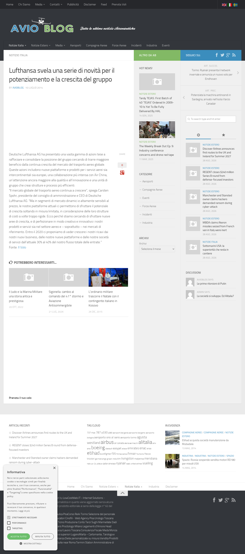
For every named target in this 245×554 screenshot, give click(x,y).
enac (143, 448)
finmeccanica (121, 454)
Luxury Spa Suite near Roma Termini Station (68, 542)
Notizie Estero (39, 45)
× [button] (54, 468)
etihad (93, 453)
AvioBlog (18, 87)
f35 (114, 453)
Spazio (230, 455)
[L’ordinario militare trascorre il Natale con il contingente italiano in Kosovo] (108, 277)
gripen (109, 459)
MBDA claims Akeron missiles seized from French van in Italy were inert (218, 226)
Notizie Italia (16, 45)
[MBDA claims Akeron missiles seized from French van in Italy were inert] (193, 224)
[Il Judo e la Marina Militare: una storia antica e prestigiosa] (29, 277)
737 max (91, 432)
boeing (98, 448)
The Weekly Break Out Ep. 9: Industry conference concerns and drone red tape (156, 150)
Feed (104, 4)
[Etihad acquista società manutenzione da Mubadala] (172, 438)
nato (89, 464)
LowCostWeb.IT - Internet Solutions (83, 498)
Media (38, 4)
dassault (108, 448)
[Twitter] (222, 55)
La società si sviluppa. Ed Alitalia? (215, 296)
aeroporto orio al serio (107, 437)
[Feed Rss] (234, 55)
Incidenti (136, 45)
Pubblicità (73, 4)
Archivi (143, 243)
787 (98, 432)
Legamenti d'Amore (94, 526)
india (115, 459)
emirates (133, 448)
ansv (89, 448)
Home (9, 4)
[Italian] (230, 4)
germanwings (100, 459)
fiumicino (140, 454)
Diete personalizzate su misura (82, 538)
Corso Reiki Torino (78, 514)
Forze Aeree (119, 45)
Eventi (166, 45)
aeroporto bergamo (137, 433)
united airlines (136, 464)
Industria (152, 45)
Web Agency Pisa (84, 518)
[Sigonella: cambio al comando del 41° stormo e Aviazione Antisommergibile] (68, 277)
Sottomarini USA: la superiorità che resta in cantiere (215, 249)
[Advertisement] (68, 118)
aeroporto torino (128, 437)
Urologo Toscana (104, 518)
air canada (119, 443)
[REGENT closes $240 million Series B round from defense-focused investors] (193, 173)
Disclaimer (90, 4)
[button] (8, 517)
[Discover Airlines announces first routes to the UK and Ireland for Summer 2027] (193, 150)
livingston (127, 458)
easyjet (117, 448)
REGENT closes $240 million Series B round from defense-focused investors (218, 175)
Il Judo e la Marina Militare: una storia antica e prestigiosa (26, 296)
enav (149, 448)
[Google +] (228, 55)
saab (128, 464)
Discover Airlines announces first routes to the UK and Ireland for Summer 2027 (218, 152)
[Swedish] (235, 4)
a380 (110, 433)
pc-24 (93, 464)
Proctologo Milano (72, 526)
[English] (224, 4)
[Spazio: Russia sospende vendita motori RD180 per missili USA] (172, 461)
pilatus (99, 464)
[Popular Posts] (223, 135)
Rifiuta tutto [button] (42, 536)
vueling (148, 463)
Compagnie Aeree (96, 45)
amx (154, 443)
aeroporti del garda (120, 433)
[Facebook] (217, 55)
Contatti (55, 4)
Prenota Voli (119, 4)
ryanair (121, 463)
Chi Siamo (24, 4)
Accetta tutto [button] (19, 536)
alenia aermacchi (131, 443)
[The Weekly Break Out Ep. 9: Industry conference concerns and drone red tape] (157, 129)
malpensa (139, 458)
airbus (107, 442)
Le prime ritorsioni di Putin (211, 283)
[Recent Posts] (198, 135)
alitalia (145, 442)
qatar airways (109, 463)
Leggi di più (24, 510)
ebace (124, 448)
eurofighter (105, 454)
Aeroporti (75, 45)
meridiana (150, 458)
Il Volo (22, 247)
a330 (104, 432)
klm (119, 458)
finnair (132, 453)
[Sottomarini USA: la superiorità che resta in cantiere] (193, 247)
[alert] (30, 507)
